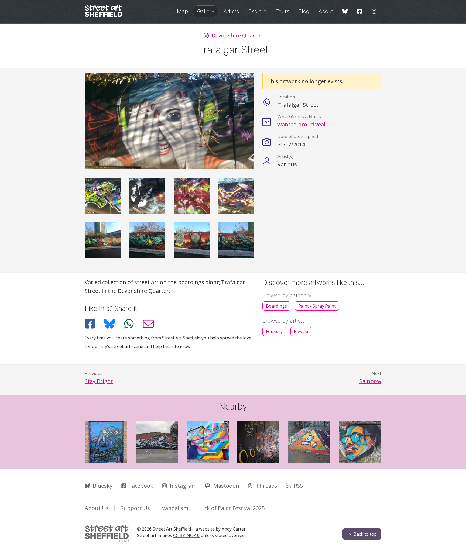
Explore (257, 11)
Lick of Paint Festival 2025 (232, 508)
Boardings (276, 306)
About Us (97, 508)
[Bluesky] (345, 11)
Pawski (301, 331)
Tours (282, 11)
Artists (231, 11)
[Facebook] (359, 11)
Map (182, 11)
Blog (304, 11)
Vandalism (175, 508)
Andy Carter (234, 529)
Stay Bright (99, 381)
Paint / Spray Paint (317, 306)
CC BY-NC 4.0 (186, 535)
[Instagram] (374, 11)
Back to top (365, 534)
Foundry (274, 331)
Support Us (135, 508)
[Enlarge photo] (103, 196)
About (325, 11)
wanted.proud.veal (301, 124)
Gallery (205, 11)
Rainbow (370, 381)
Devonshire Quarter (237, 35)
